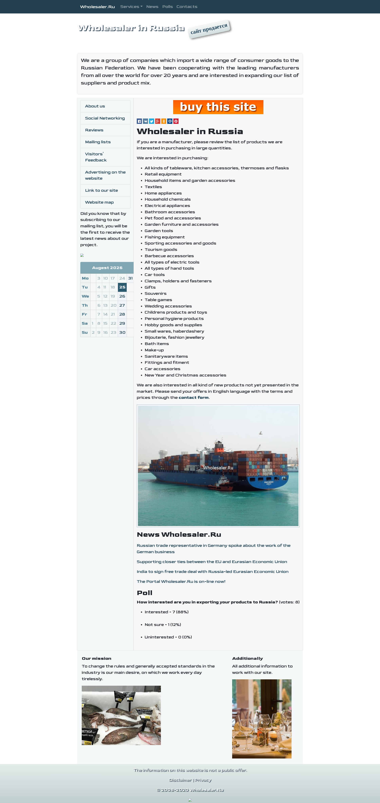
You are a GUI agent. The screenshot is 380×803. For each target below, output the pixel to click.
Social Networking (105, 118)
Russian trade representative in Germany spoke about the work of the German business (214, 548)
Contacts (187, 6)
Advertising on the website (105, 175)
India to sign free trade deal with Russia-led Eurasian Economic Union (213, 571)
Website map (99, 202)
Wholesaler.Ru (97, 6)
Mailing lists (98, 141)
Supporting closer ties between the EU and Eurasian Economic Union (212, 561)
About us (95, 106)
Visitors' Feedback (96, 157)
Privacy (203, 779)
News (152, 6)
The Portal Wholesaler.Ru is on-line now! (181, 581)
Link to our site (101, 190)
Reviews (94, 130)
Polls (167, 6)
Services (129, 6)
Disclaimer (180, 779)
